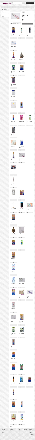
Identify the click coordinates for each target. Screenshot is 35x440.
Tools (12, 426)
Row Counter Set (13, 308)
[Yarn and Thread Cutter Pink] (15, 16)
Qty (22, 20)
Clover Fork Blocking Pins (21, 333)
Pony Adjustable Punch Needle (13, 159)
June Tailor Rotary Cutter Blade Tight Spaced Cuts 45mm (21, 421)
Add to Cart (28, 23)
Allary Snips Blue (13, 71)
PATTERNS (3, 16)
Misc (23, 16)
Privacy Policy (3, 432)
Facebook (29, 437)
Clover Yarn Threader (13, 333)
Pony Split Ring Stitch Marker (13, 408)
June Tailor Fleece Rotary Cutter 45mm (13, 283)
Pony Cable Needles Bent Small (13, 321)
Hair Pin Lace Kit (13, 146)
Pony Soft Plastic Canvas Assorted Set (13, 84)
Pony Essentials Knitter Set (21, 71)
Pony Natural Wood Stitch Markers (21, 196)
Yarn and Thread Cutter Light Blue (13, 46)
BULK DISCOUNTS (20, 431)
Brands (19, 430)
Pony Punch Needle (13, 395)
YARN (2, 11)
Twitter (30, 437)
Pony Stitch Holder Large (13, 346)
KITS (2, 15)
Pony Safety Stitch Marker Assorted (21, 321)
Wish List (25, 431)
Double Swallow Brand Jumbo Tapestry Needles (21, 147)
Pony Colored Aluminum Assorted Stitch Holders (13, 59)
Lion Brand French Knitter (13, 383)
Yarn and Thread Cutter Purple (30, 296)
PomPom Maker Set (29, 208)
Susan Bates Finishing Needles (21, 121)
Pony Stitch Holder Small (13, 358)
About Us (3, 431)
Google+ (31, 437)
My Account (25, 430)
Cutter (11, 426)
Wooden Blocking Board (21, 296)
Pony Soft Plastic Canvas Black (13, 134)
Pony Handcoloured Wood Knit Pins (29, 383)
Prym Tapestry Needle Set (13, 209)
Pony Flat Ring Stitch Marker (13, 171)
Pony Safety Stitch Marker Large (13, 258)
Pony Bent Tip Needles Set (21, 283)
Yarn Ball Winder (13, 420)
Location (3, 430)
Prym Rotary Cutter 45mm (21, 383)
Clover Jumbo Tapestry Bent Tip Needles (21, 34)
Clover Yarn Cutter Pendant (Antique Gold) (13, 233)
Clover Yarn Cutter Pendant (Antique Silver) (21, 59)
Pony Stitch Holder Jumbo (21, 408)
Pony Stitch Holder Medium (13, 121)
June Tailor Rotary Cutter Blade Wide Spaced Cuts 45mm (13, 271)
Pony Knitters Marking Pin (13, 246)
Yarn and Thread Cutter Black (30, 34)
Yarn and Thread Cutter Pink (6, 9)
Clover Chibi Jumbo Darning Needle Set (29, 121)
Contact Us (11, 430)
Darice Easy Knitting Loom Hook (21, 209)
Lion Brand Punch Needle (13, 184)
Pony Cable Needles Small (21, 233)
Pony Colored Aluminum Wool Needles (12, 34)
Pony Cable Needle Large (21, 159)
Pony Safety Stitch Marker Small (13, 221)
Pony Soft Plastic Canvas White (13, 96)
